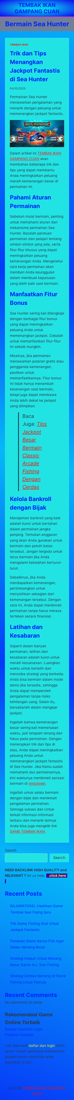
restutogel (37, 783)
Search (10, 850)
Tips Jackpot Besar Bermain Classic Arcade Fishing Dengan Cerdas (34, 455)
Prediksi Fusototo (19, 1035)
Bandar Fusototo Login (23, 1029)
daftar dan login (42, 1046)
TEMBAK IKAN (19, 44)
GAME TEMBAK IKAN (27, 831)
